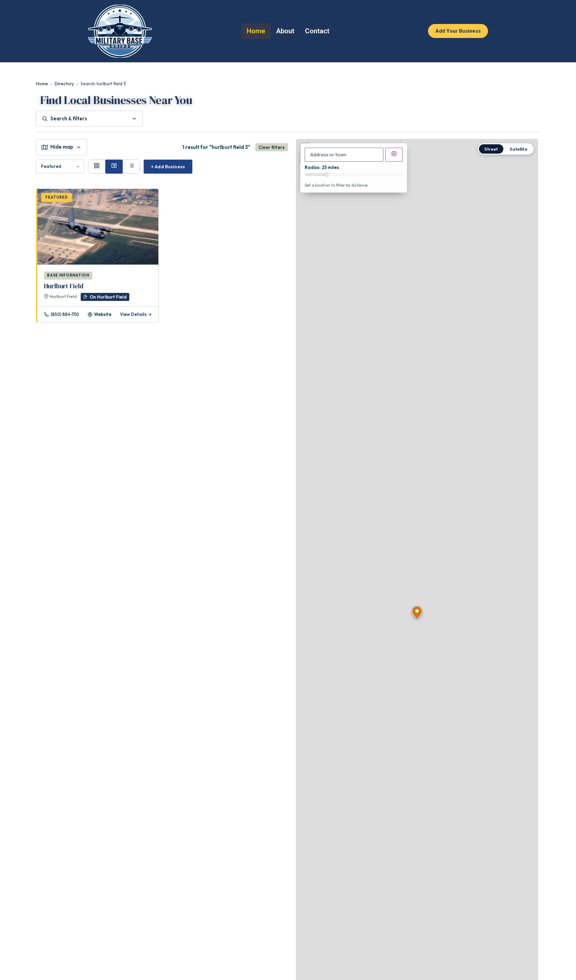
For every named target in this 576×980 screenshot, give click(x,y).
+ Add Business (168, 167)
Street (491, 149)
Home (42, 83)
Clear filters (271, 147)
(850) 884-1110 (65, 314)
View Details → (136, 314)
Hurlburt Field (63, 286)
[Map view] (114, 167)
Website (102, 314)
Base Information (68, 275)
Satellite (518, 149)
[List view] (131, 167)
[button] (417, 612)
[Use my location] (394, 155)
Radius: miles (322, 167)
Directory (64, 83)
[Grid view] (96, 167)
